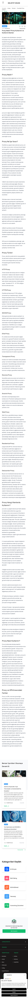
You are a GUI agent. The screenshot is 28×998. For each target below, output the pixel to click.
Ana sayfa (4, 8)
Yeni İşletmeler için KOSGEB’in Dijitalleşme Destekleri (12, 828)
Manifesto (4, 956)
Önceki (5, 11)
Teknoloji (13, 8)
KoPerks (15, 956)
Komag (9, 8)
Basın (3, 962)
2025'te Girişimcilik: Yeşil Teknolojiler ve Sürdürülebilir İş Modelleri (12, 789)
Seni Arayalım (14, 931)
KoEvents (16, 959)
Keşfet (5, 806)
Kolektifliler (16, 962)
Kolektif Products (5, 971)
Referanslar (4, 965)
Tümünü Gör (20, 850)
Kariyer (3, 959)
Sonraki (22, 11)
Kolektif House (10, 802)
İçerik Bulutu (7, 28)
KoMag (3, 968)
